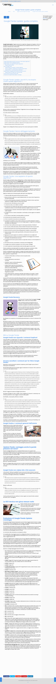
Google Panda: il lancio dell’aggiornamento (12, 62)
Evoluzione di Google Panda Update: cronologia (12, 74)
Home (9, 11)
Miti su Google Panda (8, 66)
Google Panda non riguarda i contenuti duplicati (14, 67)
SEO (14, 11)
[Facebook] (54, 1)
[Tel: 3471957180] (8, 4)
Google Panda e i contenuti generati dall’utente (14, 69)
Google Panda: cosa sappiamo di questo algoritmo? (13, 63)
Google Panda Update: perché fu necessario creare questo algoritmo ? (17, 61)
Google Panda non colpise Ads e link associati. (13, 72)
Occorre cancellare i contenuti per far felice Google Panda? (16, 68)
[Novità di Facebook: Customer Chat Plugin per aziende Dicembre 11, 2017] (1, 679)
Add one (44, 18)
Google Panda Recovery (9, 65)
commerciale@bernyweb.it (15, 1)
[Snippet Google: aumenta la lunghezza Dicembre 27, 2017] (55, 679)
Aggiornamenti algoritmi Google (23, 11)
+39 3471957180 (5, 1)
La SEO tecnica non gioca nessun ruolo (11, 73)
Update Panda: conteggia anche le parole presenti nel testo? (15, 71)
